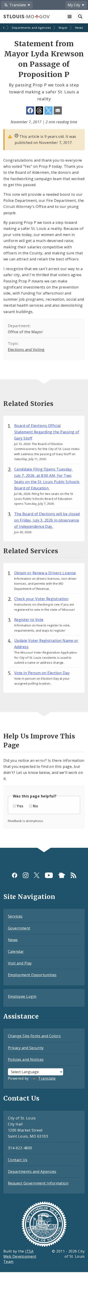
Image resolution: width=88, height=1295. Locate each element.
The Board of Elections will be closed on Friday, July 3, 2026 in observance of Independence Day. (47, 520)
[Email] (58, 110)
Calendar (16, 951)
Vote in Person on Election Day (41, 672)
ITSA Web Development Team (19, 1256)
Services (15, 916)
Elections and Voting (26, 349)
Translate (47, 1078)
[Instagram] (25, 875)
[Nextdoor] (61, 875)
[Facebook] (14, 875)
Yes (20, 806)
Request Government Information (38, 1183)
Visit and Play (20, 963)
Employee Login (22, 996)
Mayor (63, 28)
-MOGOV (26, 16)
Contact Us (18, 1159)
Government (19, 928)
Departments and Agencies (31, 28)
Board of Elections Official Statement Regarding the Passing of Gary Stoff (46, 432)
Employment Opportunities (32, 974)
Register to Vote (29, 619)
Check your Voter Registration (41, 598)
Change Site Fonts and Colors (34, 1035)
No (35, 806)
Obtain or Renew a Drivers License (45, 572)
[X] (36, 875)
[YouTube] (49, 875)
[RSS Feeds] (73, 875)
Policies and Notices (26, 1059)
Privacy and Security (26, 1047)
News (79, 28)
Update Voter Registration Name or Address (46, 643)
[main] (44, 436)
